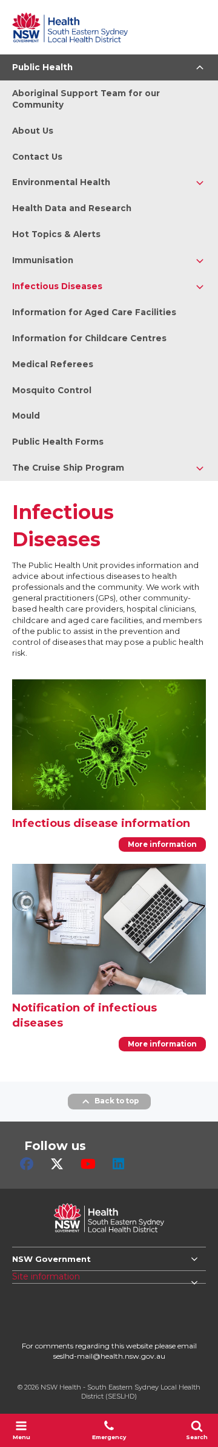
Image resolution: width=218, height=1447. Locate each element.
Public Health (42, 67)
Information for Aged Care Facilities (94, 312)
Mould (26, 415)
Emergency (109, 1437)
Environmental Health (61, 182)
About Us (32, 131)
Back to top (116, 1101)
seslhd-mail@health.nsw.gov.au (109, 1355)
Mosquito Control (51, 390)
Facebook (26, 1163)
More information (162, 844)
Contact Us (37, 157)
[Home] (70, 27)
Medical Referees (52, 364)
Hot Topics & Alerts (56, 234)
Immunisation (42, 260)
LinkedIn (118, 1163)
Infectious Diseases (57, 286)
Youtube (88, 1163)
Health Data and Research (71, 208)
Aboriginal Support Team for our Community (86, 98)
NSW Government (51, 1259)
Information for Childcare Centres (89, 338)
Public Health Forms (58, 441)
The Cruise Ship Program (68, 467)
